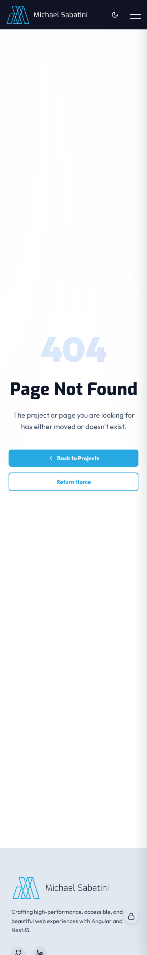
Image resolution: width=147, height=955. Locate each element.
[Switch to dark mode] (114, 14)
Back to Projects (78, 458)
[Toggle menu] (135, 14)
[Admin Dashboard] (131, 916)
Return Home (73, 481)
